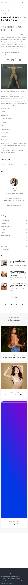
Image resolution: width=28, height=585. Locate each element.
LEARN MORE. (9, 583)
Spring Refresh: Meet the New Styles (14, 357)
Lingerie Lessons (5, 235)
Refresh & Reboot (5, 244)
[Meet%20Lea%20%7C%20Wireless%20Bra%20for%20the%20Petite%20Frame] (6, 304)
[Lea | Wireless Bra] (14, 76)
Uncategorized (5, 249)
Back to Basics (5, 220)
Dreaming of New (14, 524)
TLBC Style (4, 246)
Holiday (3, 232)
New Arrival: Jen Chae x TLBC (14, 395)
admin (6, 13)
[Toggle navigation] (22, 2)
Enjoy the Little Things (6, 226)
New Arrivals (17, 10)
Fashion (3, 229)
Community (4, 223)
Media (2, 238)
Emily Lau (14, 188)
